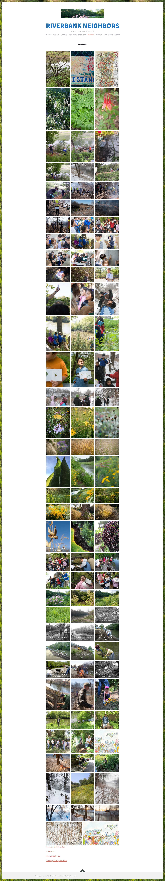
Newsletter (82, 35)
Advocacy (98, 35)
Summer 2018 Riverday (55, 847)
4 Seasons (50, 851)
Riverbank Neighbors (82, 25)
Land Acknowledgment (112, 35)
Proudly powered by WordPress (44, 876)
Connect (56, 35)
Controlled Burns (53, 856)
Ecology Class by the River (56, 860)
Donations (73, 35)
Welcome (48, 35)
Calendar (64, 35)
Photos (91, 35)
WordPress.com (71, 876)
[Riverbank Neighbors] (82, 13)
